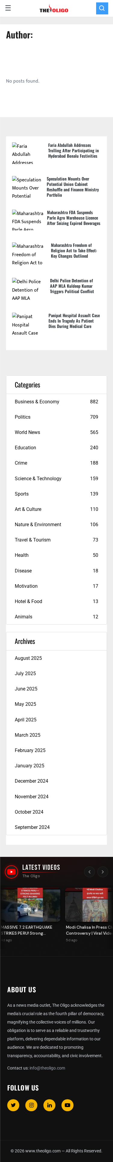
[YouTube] (67, 1105)
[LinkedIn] (49, 1105)
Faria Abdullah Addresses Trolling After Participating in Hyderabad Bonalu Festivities (73, 150)
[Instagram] (31, 1105)
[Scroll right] (102, 871)
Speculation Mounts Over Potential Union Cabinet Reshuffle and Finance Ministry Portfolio (73, 186)
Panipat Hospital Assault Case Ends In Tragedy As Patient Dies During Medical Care (74, 320)
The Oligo (31, 876)
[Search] (102, 8)
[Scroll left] (89, 871)
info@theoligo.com (47, 1068)
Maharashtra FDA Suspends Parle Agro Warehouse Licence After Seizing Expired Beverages (73, 217)
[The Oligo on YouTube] (11, 871)
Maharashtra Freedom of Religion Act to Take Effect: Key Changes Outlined (74, 250)
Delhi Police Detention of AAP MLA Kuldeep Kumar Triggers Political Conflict (72, 285)
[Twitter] (13, 1105)
